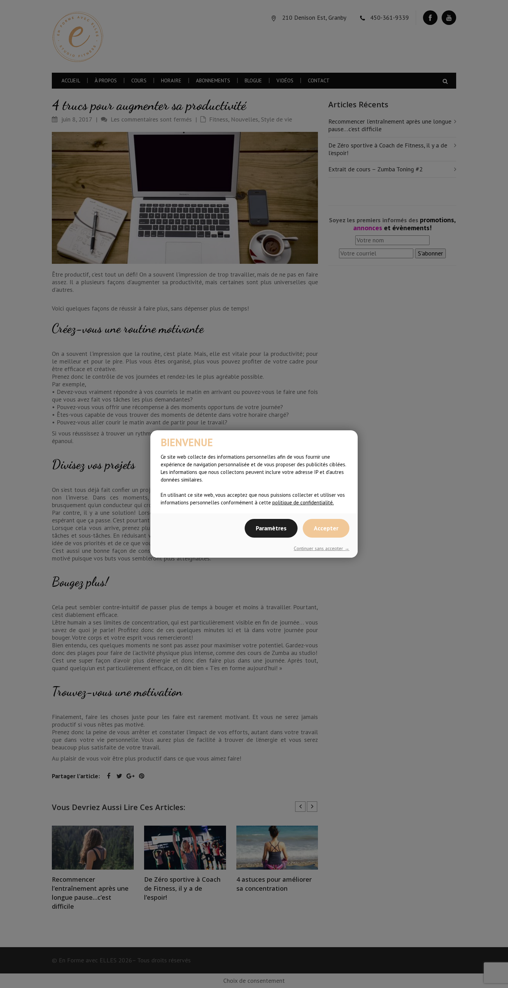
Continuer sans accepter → (321, 548)
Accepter (326, 528)
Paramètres (271, 528)
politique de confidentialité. (303, 502)
